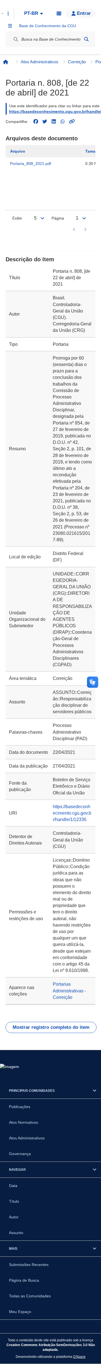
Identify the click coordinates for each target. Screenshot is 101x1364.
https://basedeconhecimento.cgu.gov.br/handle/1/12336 (72, 813)
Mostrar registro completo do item (51, 1027)
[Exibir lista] (42, 218)
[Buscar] (86, 39)
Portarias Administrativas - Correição (69, 990)
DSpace (79, 1356)
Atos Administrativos (39, 61)
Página (58, 218)
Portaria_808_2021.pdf (30, 163)
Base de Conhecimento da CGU (47, 26)
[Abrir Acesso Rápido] (8, 13)
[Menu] (10, 25)
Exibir (17, 218)
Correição (77, 61)
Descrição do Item (30, 259)
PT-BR (31, 13)
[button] (80, 13)
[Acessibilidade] (58, 13)
